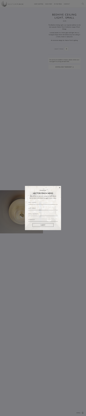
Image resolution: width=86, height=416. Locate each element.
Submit (43, 225)
